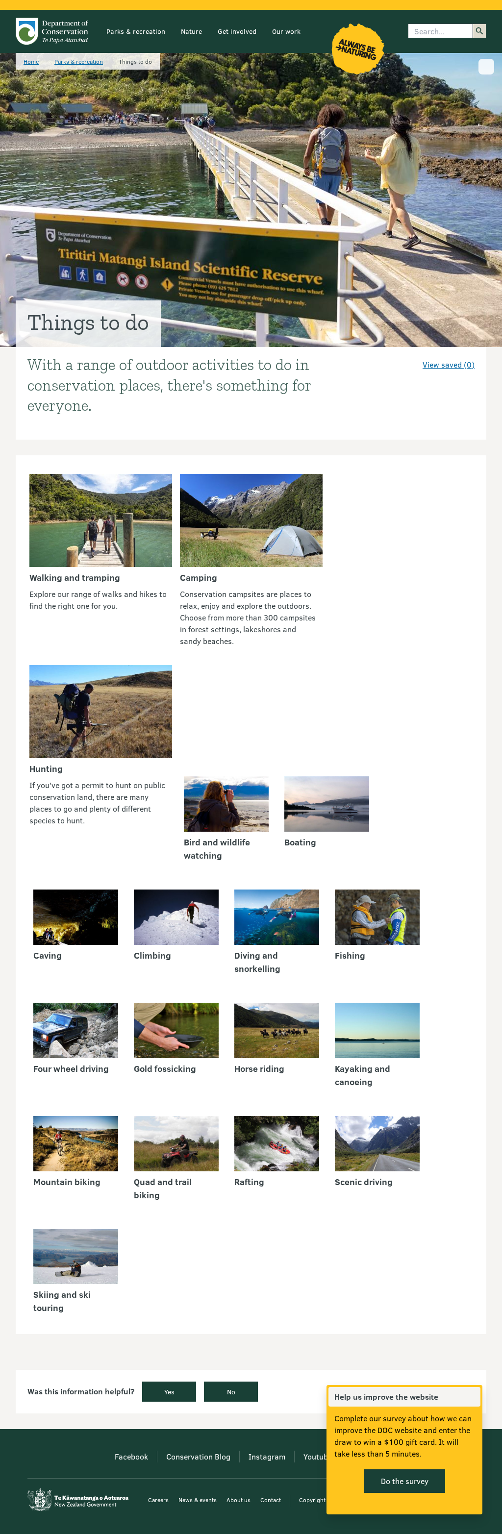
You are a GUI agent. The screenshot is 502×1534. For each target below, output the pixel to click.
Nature (191, 31)
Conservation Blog (198, 1456)
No (231, 1391)
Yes (169, 1391)
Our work (286, 31)
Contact (270, 1500)
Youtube (317, 1456)
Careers (158, 1500)
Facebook (131, 1456)
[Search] (479, 31)
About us (238, 1500)
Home (31, 61)
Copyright (312, 1500)
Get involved (237, 31)
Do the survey (404, 1481)
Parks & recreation (135, 31)
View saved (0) (449, 364)
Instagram (267, 1456)
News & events (197, 1500)
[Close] (472, 1397)
